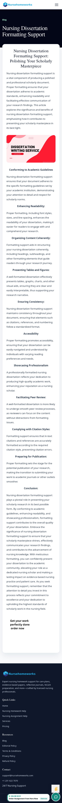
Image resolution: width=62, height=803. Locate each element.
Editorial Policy (9, 745)
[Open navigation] (56, 4)
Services (6, 721)
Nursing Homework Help (14, 711)
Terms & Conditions (11, 751)
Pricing (5, 726)
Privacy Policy (8, 756)
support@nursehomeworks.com (17, 775)
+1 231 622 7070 (10, 780)
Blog (4, 19)
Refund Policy (8, 761)
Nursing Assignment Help (14, 716)
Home (5, 705)
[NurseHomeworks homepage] (17, 4)
